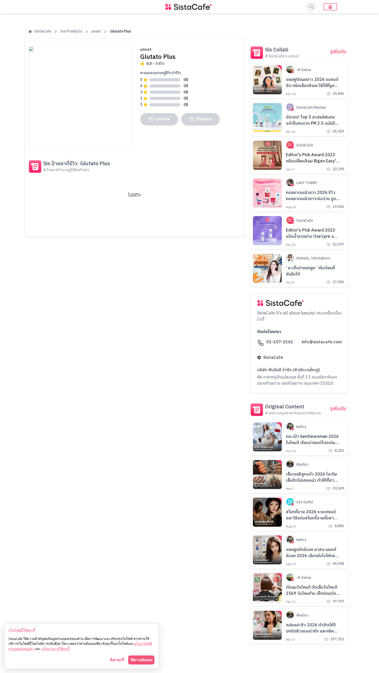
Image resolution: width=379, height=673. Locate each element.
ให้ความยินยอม (141, 660)
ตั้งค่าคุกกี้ (117, 660)
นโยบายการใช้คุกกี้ (56, 648)
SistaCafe (42, 31)
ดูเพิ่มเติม (338, 52)
